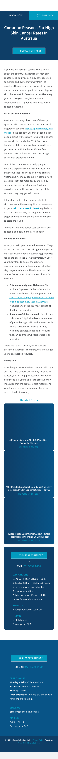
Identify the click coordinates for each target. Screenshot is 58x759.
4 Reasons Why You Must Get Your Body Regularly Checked (28, 441)
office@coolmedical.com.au (27, 609)
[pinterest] (29, 748)
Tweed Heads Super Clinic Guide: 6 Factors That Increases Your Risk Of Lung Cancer (29, 535)
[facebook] (24, 748)
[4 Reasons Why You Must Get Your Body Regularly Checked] (29, 405)
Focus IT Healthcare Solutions (29, 743)
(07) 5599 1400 (32, 566)
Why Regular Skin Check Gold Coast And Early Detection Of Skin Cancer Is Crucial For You (29, 488)
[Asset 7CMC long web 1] (24, 2)
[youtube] (34, 748)
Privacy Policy (38, 740)
